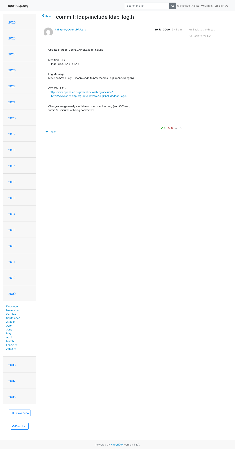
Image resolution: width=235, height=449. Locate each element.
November (12, 310)
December (12, 306)
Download (21, 426)
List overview (20, 413)
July (9, 325)
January (11, 348)
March (10, 341)
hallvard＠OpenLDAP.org (70, 29)
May (8, 333)
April (9, 337)
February (11, 344)
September (13, 317)
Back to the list (201, 35)
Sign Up (223, 5)
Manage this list (189, 5)
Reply (52, 131)
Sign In (208, 5)
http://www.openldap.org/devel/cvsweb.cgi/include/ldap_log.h (88, 95)
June (9, 329)
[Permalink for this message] (181, 128)
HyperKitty (117, 444)
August (10, 321)
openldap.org (18, 6)
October (11, 314)
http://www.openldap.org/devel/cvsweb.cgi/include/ (81, 92)
